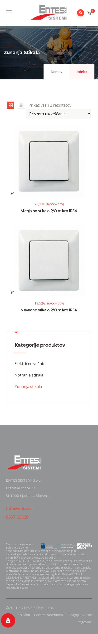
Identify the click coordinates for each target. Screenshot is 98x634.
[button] (89, 13)
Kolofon (23, 614)
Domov (56, 71)
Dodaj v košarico (11, 192)
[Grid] (10, 105)
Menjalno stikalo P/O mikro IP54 (49, 211)
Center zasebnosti (49, 614)
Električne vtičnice (31, 363)
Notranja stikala (29, 375)
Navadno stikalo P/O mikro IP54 (49, 310)
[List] (21, 105)
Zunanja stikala (28, 386)
